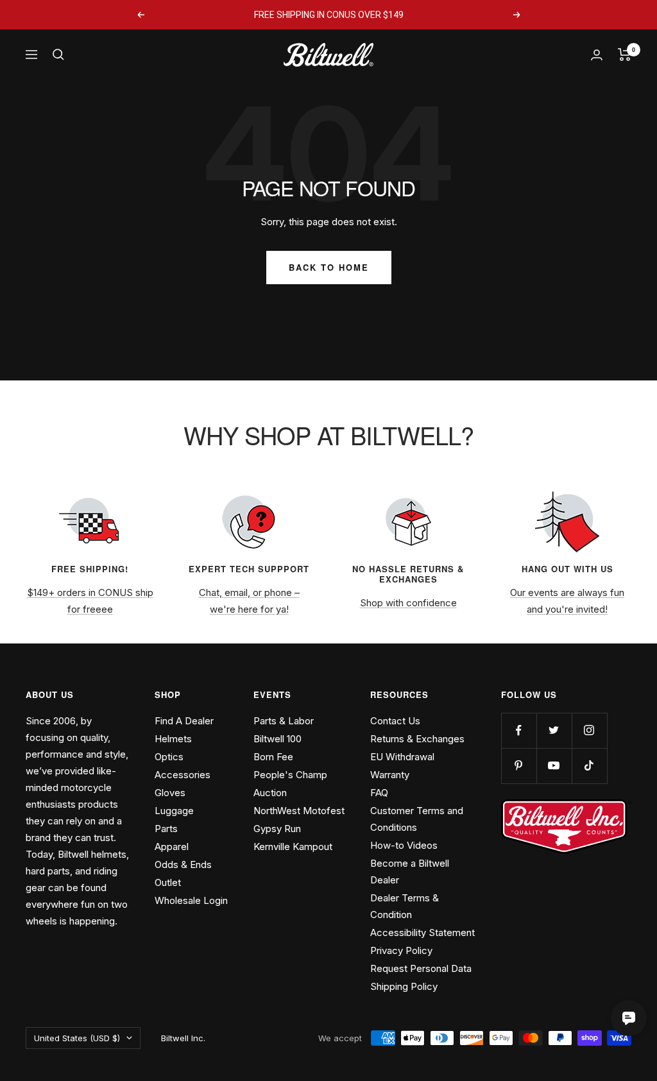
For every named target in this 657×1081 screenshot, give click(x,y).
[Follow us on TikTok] (589, 765)
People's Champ (290, 775)
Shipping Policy (404, 986)
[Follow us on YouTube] (554, 765)
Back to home (329, 267)
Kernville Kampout (292, 846)
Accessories (182, 775)
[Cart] (624, 54)
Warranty (389, 775)
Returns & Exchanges (417, 739)
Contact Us (395, 721)
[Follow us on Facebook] (518, 730)
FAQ (379, 793)
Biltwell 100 (277, 739)
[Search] (58, 54)
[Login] (596, 54)
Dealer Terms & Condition (404, 906)
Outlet (168, 882)
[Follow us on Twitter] (554, 730)
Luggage (174, 810)
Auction (270, 793)
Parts (166, 828)
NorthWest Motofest (299, 810)
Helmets (173, 739)
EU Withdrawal (402, 757)
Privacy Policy (401, 950)
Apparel (172, 846)
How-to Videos (404, 845)
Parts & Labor (283, 721)
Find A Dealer (184, 721)
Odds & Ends (183, 864)
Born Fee (273, 757)
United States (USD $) (77, 1038)
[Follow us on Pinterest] (518, 765)
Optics (169, 757)
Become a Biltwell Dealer (409, 871)
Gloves (170, 793)
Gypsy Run (277, 828)
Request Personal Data (421, 968)
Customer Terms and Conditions (416, 818)
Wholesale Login (191, 900)
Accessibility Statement (422, 932)
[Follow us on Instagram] (589, 730)
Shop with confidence (408, 603)
